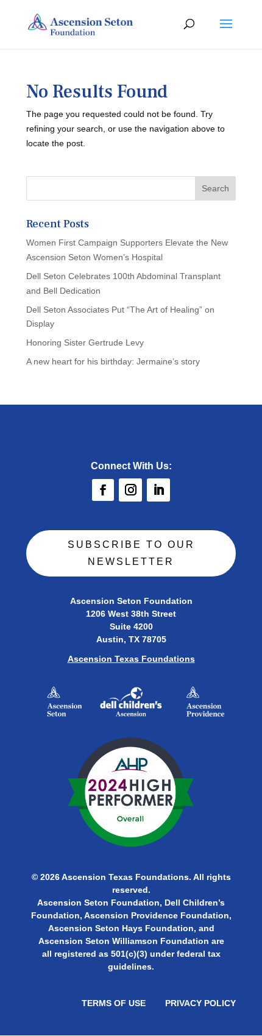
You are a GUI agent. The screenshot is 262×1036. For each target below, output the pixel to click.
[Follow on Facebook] (103, 490)
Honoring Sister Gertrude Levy (85, 342)
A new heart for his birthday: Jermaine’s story (113, 361)
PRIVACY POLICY (200, 1003)
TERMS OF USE (114, 1003)
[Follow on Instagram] (130, 490)
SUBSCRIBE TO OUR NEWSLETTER (131, 552)
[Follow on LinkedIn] (158, 490)
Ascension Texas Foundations (131, 659)
